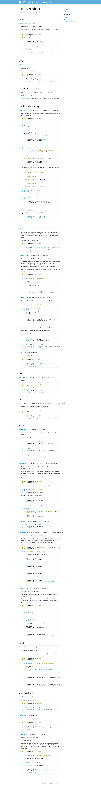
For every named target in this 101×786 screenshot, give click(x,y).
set (20, 377)
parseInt (21, 696)
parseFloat (22, 715)
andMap (21, 92)
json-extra (43, 2)
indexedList (22, 327)
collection (22, 229)
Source (66, 11)
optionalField (23, 463)
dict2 (20, 403)
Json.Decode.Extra (70, 19)
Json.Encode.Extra (70, 21)
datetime (21, 23)
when (20, 110)
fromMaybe (22, 588)
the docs (27, 98)
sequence (21, 255)
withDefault (22, 429)
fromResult (22, 647)
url (20, 64)
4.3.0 (50, 2)
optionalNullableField (26, 532)
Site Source (43, 783)
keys (20, 352)
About (66, 9)
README (66, 8)
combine (21, 297)
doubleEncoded (23, 734)
